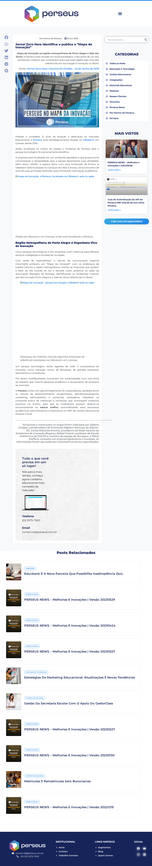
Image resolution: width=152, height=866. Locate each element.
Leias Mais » (114, 169)
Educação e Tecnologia (36, 672)
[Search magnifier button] (146, 40)
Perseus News (32, 594)
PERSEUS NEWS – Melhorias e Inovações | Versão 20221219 (69, 807)
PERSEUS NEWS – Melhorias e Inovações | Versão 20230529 (69, 599)
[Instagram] (138, 854)
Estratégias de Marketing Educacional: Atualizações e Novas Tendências (79, 677)
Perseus (37, 139)
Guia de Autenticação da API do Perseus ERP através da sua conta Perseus (126, 202)
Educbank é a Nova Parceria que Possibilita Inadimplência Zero (73, 573)
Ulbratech (88, 139)
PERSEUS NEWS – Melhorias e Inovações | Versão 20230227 (69, 729)
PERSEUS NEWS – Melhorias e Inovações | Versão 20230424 (69, 625)
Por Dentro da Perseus (50, 38)
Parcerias (30, 568)
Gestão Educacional (35, 698)
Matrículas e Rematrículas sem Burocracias (57, 781)
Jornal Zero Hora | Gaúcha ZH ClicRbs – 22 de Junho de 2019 (63, 68)
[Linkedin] (144, 854)
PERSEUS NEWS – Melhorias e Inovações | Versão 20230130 (69, 755)
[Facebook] (138, 848)
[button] (120, 14)
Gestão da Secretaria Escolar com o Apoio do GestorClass (68, 703)
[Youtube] (144, 848)
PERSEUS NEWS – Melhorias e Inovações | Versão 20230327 (69, 651)
